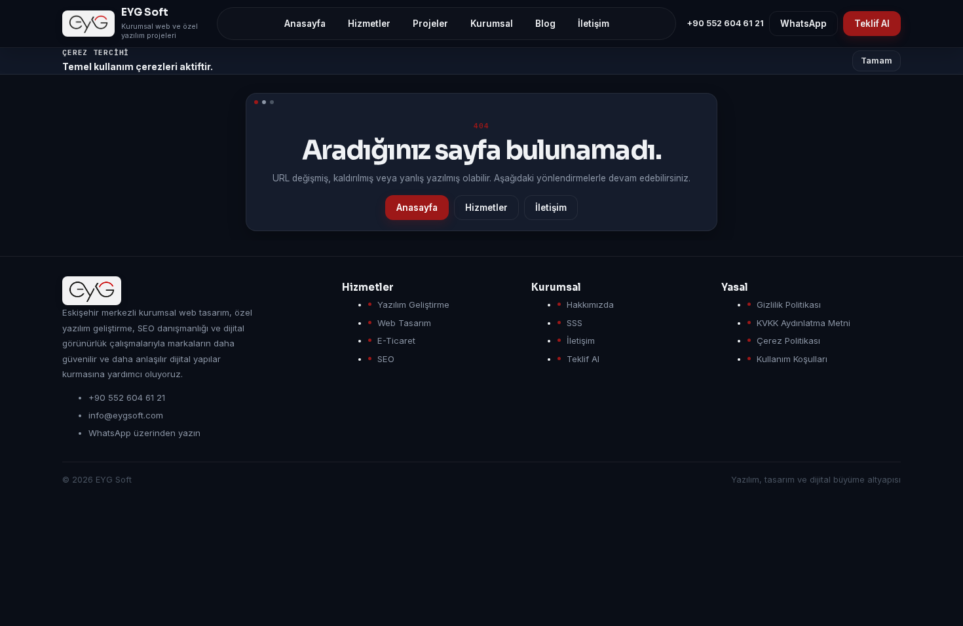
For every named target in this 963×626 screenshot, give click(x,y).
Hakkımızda (590, 304)
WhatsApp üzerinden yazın (144, 433)
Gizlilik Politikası (789, 304)
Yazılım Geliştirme (413, 304)
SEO (385, 359)
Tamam (876, 60)
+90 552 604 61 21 (725, 23)
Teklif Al (872, 23)
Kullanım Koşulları (792, 359)
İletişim (551, 207)
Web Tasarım (404, 323)
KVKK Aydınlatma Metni (803, 323)
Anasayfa (417, 207)
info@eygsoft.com (125, 415)
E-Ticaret (396, 340)
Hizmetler (486, 207)
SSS (574, 323)
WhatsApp (803, 23)
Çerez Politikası (788, 340)
